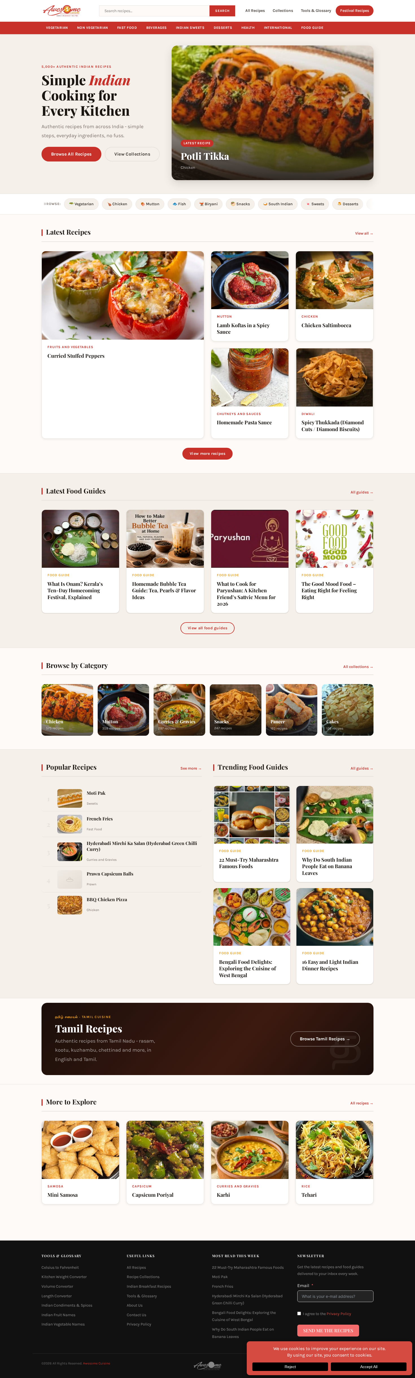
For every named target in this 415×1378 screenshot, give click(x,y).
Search (222, 11)
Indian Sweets (190, 28)
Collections (283, 10)
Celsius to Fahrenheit (60, 1267)
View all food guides (207, 628)
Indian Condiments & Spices (67, 1305)
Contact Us (136, 1314)
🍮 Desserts (347, 204)
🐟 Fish (179, 204)
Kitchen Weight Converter (64, 1276)
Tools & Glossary (316, 10)
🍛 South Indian (278, 204)
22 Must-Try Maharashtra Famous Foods (248, 1267)
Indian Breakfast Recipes (149, 1286)
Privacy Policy (139, 1324)
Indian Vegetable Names (63, 1324)
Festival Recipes (354, 10)
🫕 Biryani (208, 204)
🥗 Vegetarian (81, 204)
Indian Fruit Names (58, 1314)
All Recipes (255, 10)
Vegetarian (57, 28)
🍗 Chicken (117, 204)
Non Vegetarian (92, 28)
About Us (135, 1305)
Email (303, 1285)
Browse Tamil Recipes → (325, 1038)
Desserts (223, 28)
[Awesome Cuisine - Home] (67, 10)
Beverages (156, 28)
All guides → (362, 492)
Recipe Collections (143, 1276)
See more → (191, 768)
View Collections (132, 154)
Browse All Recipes (71, 154)
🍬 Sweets (315, 204)
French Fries (222, 1286)
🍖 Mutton (150, 204)
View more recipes (207, 453)
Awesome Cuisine (96, 1363)
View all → (364, 233)
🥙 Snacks (240, 204)
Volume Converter (57, 1286)
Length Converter (57, 1295)
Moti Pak (220, 1276)
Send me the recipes (328, 1330)
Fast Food (127, 28)
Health (248, 28)
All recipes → (362, 1103)
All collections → (358, 666)
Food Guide (312, 28)
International (278, 28)
